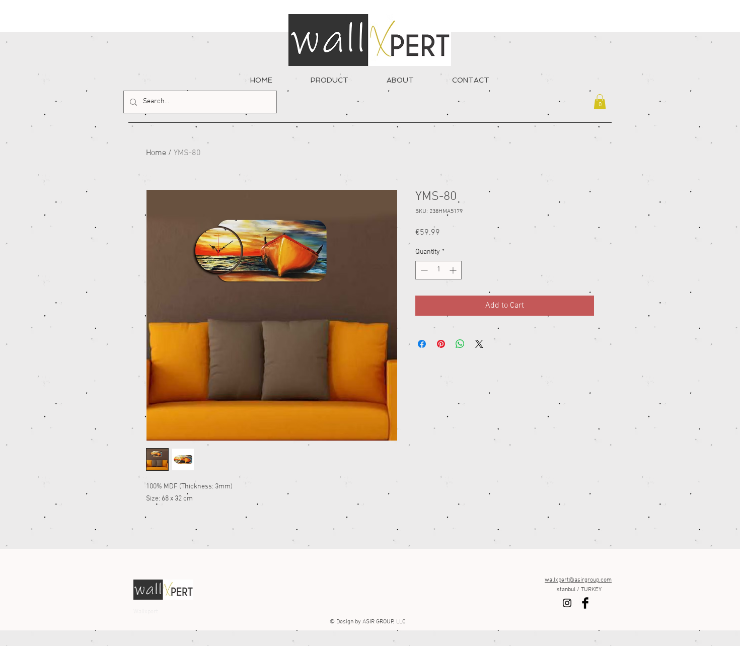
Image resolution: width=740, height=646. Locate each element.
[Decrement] (423, 270)
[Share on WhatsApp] (460, 344)
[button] (600, 101)
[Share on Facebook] (422, 344)
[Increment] (454, 270)
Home (156, 153)
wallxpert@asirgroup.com (578, 580)
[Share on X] (479, 344)
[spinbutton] (438, 270)
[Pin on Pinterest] (441, 344)
